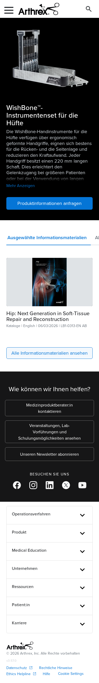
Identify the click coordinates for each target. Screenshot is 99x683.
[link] (49, 282)
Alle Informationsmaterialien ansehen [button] (49, 353)
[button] (48, 239)
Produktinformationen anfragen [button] (49, 203)
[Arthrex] (36, 9)
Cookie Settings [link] (71, 673)
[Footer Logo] (20, 646)
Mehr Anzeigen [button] (20, 185)
